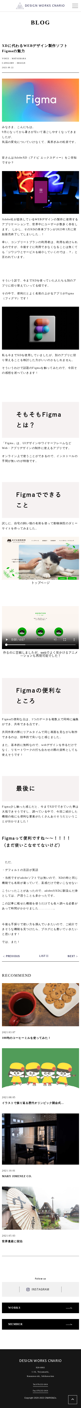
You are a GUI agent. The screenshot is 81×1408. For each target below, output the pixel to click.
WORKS (14, 1307)
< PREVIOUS (11, 956)
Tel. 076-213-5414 (40, 1384)
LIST (42, 956)
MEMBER (15, 1324)
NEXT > (73, 956)
